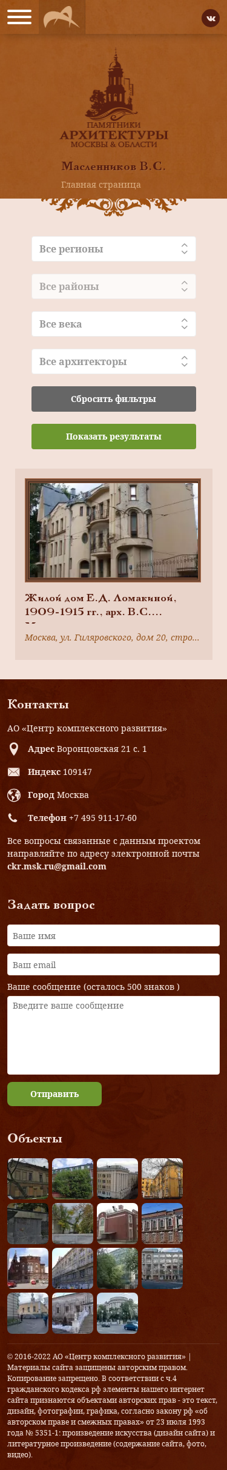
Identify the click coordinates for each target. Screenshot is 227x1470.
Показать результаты (114, 436)
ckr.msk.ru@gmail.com (57, 866)
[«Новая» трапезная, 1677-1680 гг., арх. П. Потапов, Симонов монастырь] (72, 1313)
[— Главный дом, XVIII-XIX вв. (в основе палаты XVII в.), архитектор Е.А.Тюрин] (27, 1178)
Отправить (54, 1093)
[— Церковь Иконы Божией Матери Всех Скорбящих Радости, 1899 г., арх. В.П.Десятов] (27, 1268)
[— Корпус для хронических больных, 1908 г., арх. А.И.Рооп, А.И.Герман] (117, 1178)
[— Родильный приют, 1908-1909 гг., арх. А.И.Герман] (162, 1223)
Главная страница (101, 184)
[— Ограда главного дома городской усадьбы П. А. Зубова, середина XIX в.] (27, 1223)
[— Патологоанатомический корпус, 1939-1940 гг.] (117, 1223)
